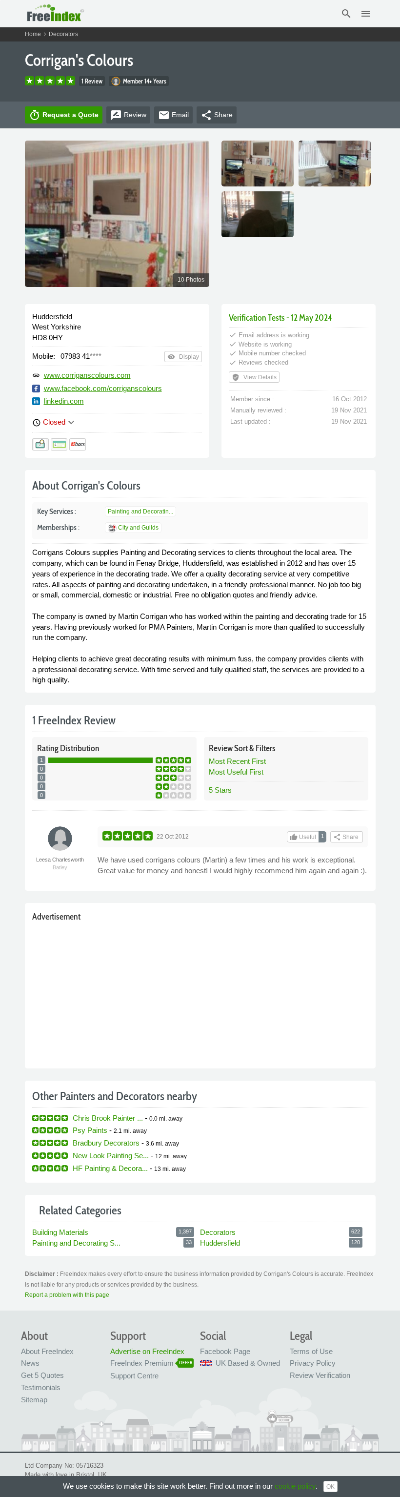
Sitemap (34, 1399)
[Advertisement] (200, 992)
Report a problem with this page (67, 1295)
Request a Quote (64, 115)
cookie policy (295, 1486)
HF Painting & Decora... (110, 1168)
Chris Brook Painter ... (108, 1118)
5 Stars (220, 790)
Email (173, 115)
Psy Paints (90, 1130)
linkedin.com (64, 401)
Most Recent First (237, 761)
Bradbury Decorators (106, 1143)
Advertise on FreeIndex (147, 1351)
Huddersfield (220, 1243)
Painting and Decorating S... (76, 1243)
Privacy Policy (313, 1363)
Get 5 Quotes (42, 1375)
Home (33, 34)
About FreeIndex (47, 1351)
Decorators (63, 34)
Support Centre (134, 1376)
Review (128, 115)
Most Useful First (236, 772)
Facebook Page (225, 1351)
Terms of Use (311, 1351)
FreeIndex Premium (142, 1363)
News (30, 1363)
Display (183, 357)
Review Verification (320, 1375)
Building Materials (60, 1232)
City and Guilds (138, 527)
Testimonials (40, 1387)
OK (330, 1486)
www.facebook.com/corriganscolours (103, 388)
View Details (254, 377)
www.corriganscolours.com (87, 375)
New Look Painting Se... (111, 1155)
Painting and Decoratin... (140, 511)
